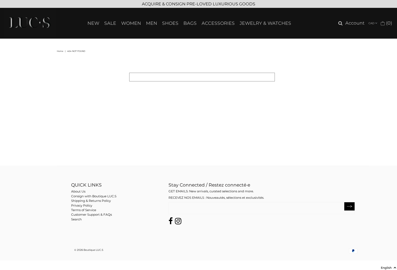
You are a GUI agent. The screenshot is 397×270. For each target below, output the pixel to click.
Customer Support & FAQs (91, 214)
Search (76, 219)
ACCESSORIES (218, 23)
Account (355, 23)
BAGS (190, 23)
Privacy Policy (81, 205)
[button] (388, 267)
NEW (93, 23)
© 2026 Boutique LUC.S (88, 249)
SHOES (170, 23)
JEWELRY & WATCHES (265, 23)
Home (60, 51)
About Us (78, 191)
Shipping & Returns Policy (91, 201)
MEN (151, 23)
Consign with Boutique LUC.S (93, 196)
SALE (110, 23)
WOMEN (131, 23)
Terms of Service (83, 210)
